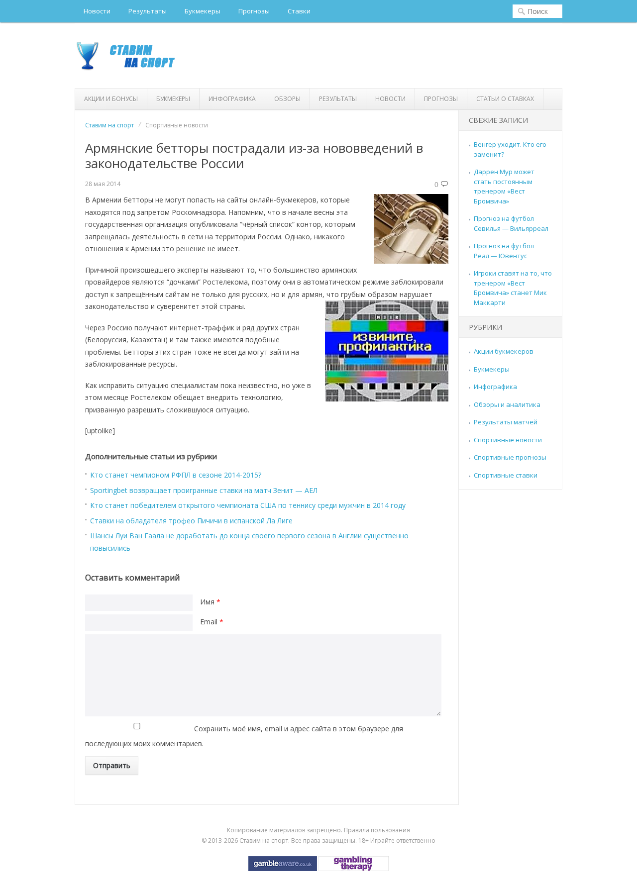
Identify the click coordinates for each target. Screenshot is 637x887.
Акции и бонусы (111, 99)
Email (211, 621)
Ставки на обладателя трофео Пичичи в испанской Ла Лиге (191, 520)
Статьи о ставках (505, 99)
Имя (210, 601)
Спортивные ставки (505, 475)
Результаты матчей (505, 421)
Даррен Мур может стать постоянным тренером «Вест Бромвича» (504, 186)
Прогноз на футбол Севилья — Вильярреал (511, 223)
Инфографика (232, 99)
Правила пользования (377, 830)
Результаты (147, 10)
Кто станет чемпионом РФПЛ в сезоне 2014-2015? (175, 475)
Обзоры (287, 99)
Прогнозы (254, 10)
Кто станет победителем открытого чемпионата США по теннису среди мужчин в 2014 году (248, 505)
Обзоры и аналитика (507, 404)
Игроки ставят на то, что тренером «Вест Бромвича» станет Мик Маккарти (513, 288)
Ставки (299, 10)
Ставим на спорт (109, 125)
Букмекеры (202, 10)
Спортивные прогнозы (510, 457)
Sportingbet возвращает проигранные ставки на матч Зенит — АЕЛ (204, 490)
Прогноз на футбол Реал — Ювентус (504, 250)
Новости (97, 10)
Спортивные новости (508, 439)
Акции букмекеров (503, 351)
